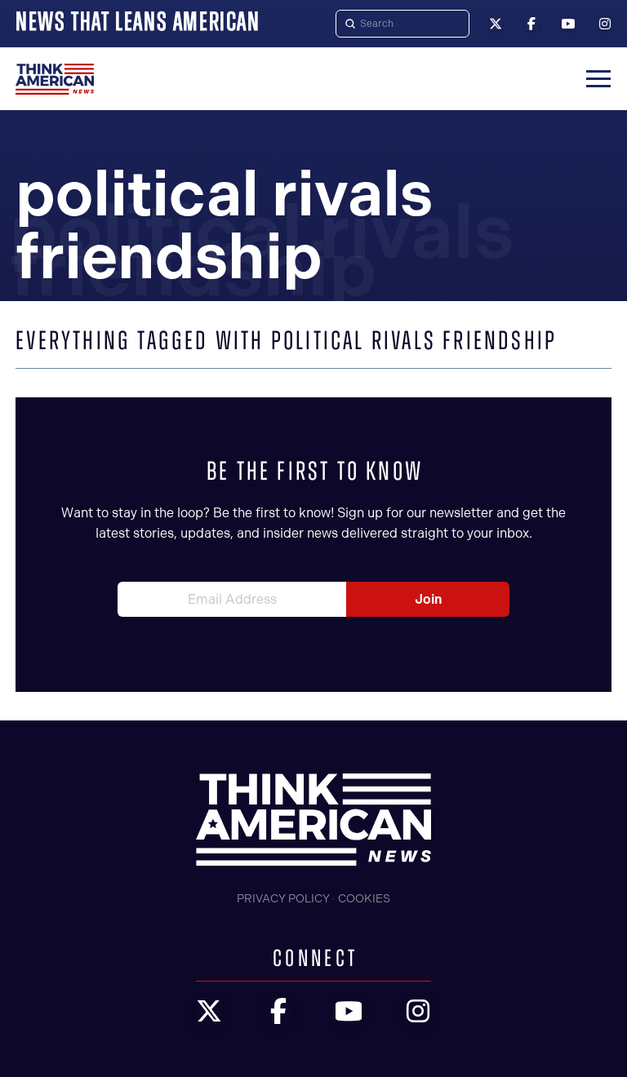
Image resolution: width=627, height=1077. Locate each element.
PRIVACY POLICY (283, 899)
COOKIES (364, 899)
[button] (598, 79)
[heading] (55, 79)
